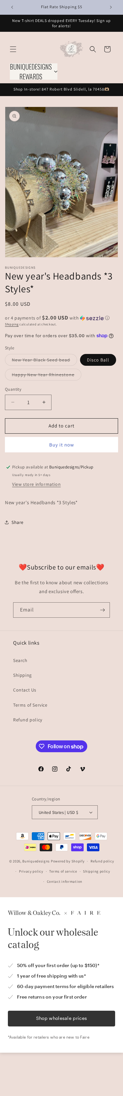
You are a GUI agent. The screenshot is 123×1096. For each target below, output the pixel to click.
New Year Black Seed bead (44, 361)
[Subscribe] (102, 610)
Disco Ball (98, 360)
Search (20, 660)
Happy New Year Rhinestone (46, 376)
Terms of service (63, 871)
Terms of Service (30, 705)
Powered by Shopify (68, 861)
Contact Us (24, 690)
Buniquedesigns (36, 861)
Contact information (64, 881)
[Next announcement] (111, 7)
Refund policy (27, 720)
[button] (13, 49)
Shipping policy (96, 871)
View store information (36, 484)
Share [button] (17, 522)
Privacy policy (31, 871)
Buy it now (61, 445)
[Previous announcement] (12, 7)
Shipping (12, 324)
